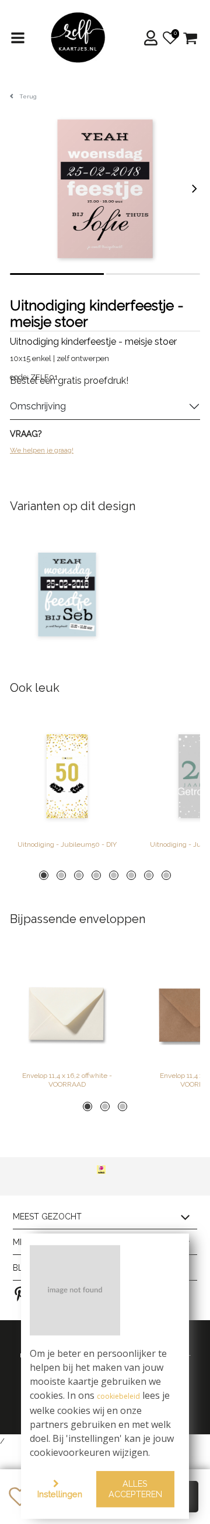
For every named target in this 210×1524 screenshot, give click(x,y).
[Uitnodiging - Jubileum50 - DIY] (67, 776)
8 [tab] (166, 875)
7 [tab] (149, 875)
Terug (28, 96)
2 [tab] (61, 875)
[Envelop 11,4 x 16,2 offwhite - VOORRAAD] (67, 1007)
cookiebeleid (118, 1397)
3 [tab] (79, 875)
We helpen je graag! (42, 450)
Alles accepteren (135, 1489)
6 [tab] (131, 875)
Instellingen (59, 1494)
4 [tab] (96, 875)
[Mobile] (18, 37)
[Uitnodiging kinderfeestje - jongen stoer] (67, 594)
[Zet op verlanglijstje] (20, 1497)
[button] (153, 38)
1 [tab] (44, 875)
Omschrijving (38, 406)
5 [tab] (114, 875)
